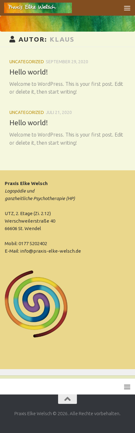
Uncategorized (26, 61)
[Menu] (127, 8)
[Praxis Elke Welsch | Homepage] (49, 8)
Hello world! (28, 72)
